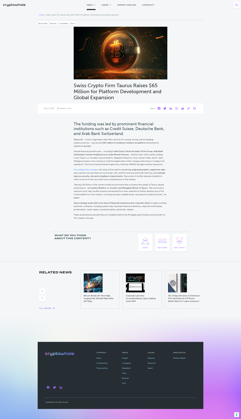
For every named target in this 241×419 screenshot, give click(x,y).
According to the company (86, 169)
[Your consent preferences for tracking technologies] (236, 414)
